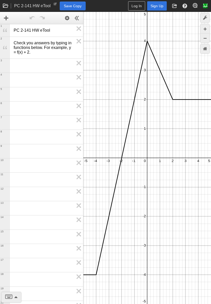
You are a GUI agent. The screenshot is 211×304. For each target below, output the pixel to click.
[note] (55, 5)
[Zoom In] (204, 28)
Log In (136, 6)
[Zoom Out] (204, 38)
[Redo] (42, 18)
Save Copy (73, 6)
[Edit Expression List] (67, 18)
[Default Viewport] (205, 49)
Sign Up (157, 6)
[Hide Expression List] (77, 18)
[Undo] (32, 18)
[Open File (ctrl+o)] (6, 6)
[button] (174, 6)
